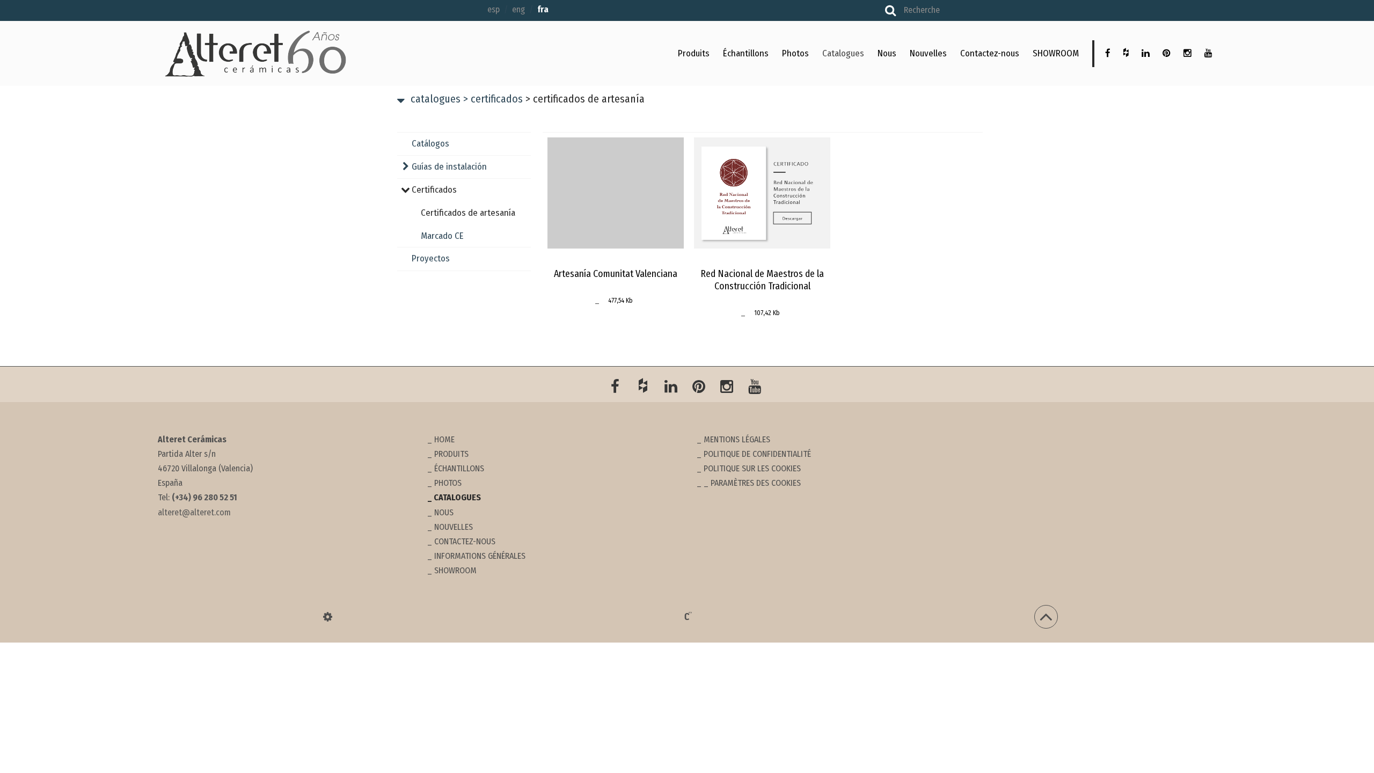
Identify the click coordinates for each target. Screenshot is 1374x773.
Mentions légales (737, 439)
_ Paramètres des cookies (752, 483)
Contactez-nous (989, 53)
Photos (795, 53)
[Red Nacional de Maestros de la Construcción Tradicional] (762, 192)
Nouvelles (928, 53)
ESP (493, 9)
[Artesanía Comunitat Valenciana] (615, 192)
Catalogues (843, 53)
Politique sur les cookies (752, 468)
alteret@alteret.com (194, 512)
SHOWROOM (1056, 53)
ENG (518, 9)
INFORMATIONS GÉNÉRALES (479, 556)
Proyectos (431, 258)
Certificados (493, 98)
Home (444, 439)
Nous (887, 53)
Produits (694, 53)
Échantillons (746, 53)
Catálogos (430, 143)
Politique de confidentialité (757, 454)
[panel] (327, 617)
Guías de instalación (449, 166)
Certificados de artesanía (468, 212)
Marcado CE (442, 236)
